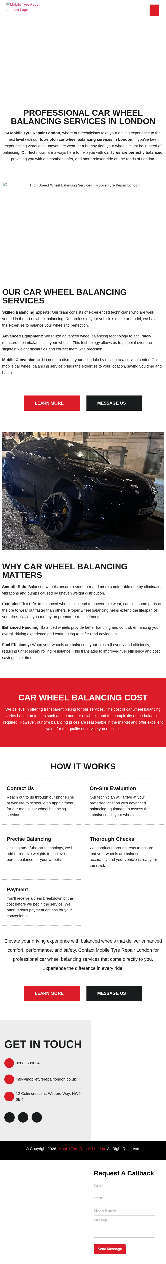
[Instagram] (37, 1117)
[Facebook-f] (9, 1117)
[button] (154, 10)
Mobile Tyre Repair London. (82, 1149)
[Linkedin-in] (23, 1117)
